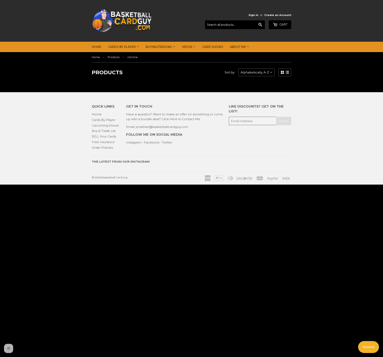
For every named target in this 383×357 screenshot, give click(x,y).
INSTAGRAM (140, 161)
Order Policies (102, 147)
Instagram (133, 142)
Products (113, 57)
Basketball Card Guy (114, 177)
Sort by (230, 72)
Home (96, 47)
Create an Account (277, 15)
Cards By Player (122, 47)
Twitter (167, 142)
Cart (283, 24)
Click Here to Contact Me (181, 119)
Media (187, 47)
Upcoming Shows (105, 125)
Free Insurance (103, 142)
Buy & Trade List (104, 131)
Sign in (253, 15)
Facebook (151, 142)
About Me (238, 47)
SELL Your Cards (104, 136)
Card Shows (212, 47)
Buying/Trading (159, 47)
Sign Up (284, 121)
